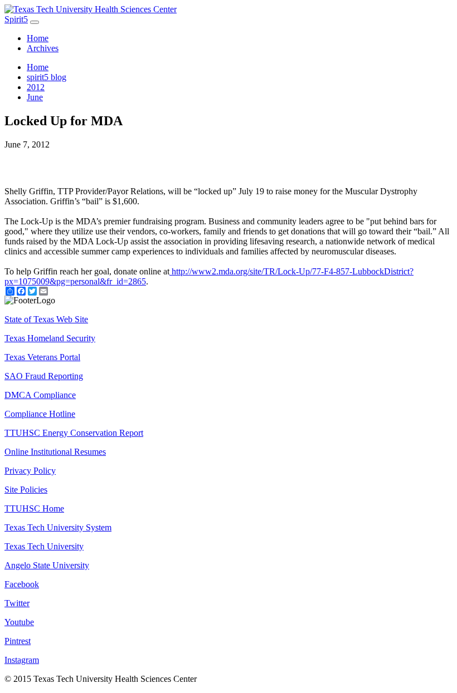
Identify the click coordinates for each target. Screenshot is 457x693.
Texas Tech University (44, 546)
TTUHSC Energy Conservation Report (73, 433)
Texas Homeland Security (49, 338)
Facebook (21, 584)
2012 (36, 87)
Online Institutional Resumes (55, 451)
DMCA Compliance (40, 395)
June (35, 97)
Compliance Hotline (39, 414)
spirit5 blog (46, 77)
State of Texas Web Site (46, 319)
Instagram (21, 660)
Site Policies (25, 489)
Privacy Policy (30, 470)
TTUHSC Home (34, 508)
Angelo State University (46, 565)
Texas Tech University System (57, 527)
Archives (43, 48)
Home (37, 38)
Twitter (17, 603)
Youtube (19, 622)
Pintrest (17, 641)
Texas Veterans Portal (42, 357)
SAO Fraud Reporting (43, 376)
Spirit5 (16, 19)
